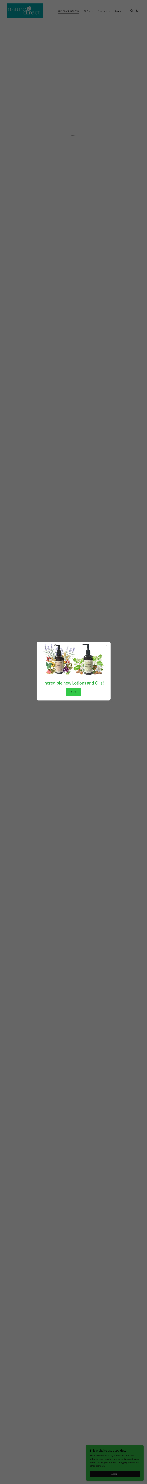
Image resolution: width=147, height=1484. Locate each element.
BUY (73, 692)
